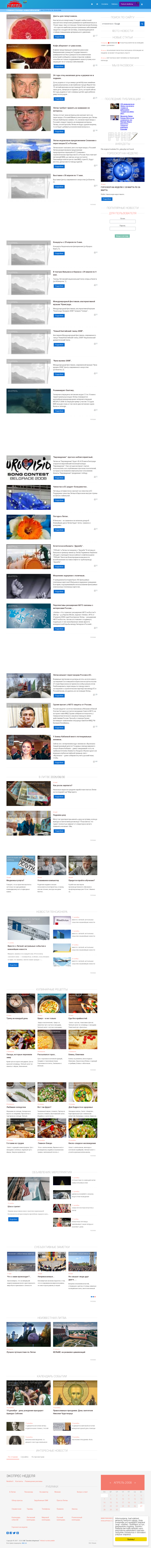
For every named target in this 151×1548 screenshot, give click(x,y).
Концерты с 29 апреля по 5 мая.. (68, 242)
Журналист (30, 783)
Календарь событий (18, 1382)
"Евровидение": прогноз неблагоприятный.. (73, 457)
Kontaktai (105, 4)
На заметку (44, 1492)
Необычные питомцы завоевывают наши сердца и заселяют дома (82, 1224)
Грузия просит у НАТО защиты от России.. (72, 704)
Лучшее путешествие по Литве (21, 1352)
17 (123, 1503)
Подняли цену (59, 815)
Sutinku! (131, 1539)
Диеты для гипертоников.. (65, 16)
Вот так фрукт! (44, 1107)
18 (129, 1503)
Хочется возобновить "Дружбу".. (68, 546)
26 (135, 1506)
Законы (75, 1509)
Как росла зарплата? (62, 785)
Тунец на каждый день (17, 1018)
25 (129, 1506)
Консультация (15, 783)
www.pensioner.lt (107, 1518)
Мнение (58, 1492)
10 (123, 1499)
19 (135, 1503)
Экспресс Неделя (13, 995)
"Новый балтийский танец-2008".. (68, 331)
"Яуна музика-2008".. (62, 361)
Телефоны (46, 1509)
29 (111, 1510)
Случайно (24, 1457)
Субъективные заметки (25, 1254)
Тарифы (30, 1509)
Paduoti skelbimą (127, 4)
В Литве (12, 1492)
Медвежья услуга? (15, 880)
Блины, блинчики (76, 1054)
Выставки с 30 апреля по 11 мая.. (68, 175)
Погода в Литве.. (61, 516)
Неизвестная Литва (18, 1324)
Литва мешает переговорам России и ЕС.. (72, 675)
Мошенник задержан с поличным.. (69, 575)
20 (141, 1503)
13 (141, 1499)
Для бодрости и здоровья (81, 1107)
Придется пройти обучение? (82, 880)
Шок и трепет (14, 1206)
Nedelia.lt (9, 1481)
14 (104, 1503)
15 (111, 1503)
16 (117, 1503)
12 (135, 1499)
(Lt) (138, 3)
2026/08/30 (58, 777)
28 (104, 1510)
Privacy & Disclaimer (47, 1541)
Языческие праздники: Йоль (82, 1439)
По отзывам (13, 1457)
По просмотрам (37, 1457)
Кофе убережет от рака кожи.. (67, 46)
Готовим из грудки (15, 1143)
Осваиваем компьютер (48, 880)
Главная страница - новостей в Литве (22, 10)
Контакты (19, 1481)
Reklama (114, 4)
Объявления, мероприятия (23, 1179)
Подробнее (59, 37)
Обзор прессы (17, 1500)
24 (123, 1506)
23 (117, 1506)
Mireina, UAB (93, 1541)
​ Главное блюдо (45, 1143)
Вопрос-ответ (82, 1492)
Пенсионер (15, 919)
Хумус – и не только (47, 1018)
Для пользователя (122, 213)
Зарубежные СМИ (41, 1500)
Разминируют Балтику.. (64, 390)
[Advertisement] (51, 222)
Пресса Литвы (62, 1500)
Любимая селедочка (16, 1107)
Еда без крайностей (78, 1018)
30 (117, 1510)
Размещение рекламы (33, 1481)
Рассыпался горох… (47, 1054)
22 (111, 1506)
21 (104, 1506)
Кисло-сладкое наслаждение (82, 1143)
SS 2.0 (25, 1543)
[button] (10, 1265)
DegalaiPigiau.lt (106, 1521)
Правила (60, 1509)
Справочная (16, 1509)
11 (129, 1499)
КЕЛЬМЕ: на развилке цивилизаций (69, 1352)
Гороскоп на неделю (113, 159)
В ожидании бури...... (47, 1277)
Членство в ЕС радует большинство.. (70, 487)
